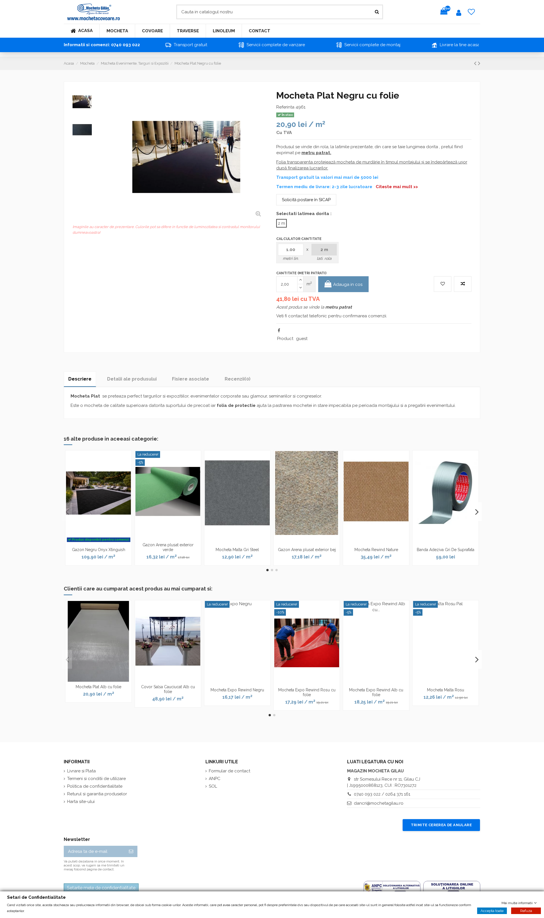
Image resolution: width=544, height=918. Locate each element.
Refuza (526, 910)
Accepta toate (492, 910)
